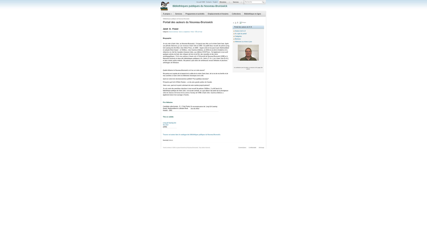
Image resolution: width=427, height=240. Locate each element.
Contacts (209, 2)
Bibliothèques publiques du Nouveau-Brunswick (176, 18)
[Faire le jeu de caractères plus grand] (237, 23)
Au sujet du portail (241, 33)
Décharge (261, 147)
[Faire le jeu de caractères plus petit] (233, 23)
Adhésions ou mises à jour (243, 41)
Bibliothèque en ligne (252, 14)
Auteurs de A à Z (240, 31)
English (215, 2)
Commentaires (242, 147)
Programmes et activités (194, 14)
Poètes (192, 31)
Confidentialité (252, 147)
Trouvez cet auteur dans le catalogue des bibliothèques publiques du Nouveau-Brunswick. (192, 134)
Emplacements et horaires (218, 14)
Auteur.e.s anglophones (184, 31)
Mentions (238, 39)
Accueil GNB (200, 2)
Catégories (238, 36)
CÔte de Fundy (198, 31)
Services (178, 14)
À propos (167, 14)
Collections (236, 14)
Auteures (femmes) (173, 31)
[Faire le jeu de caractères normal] (235, 23)
